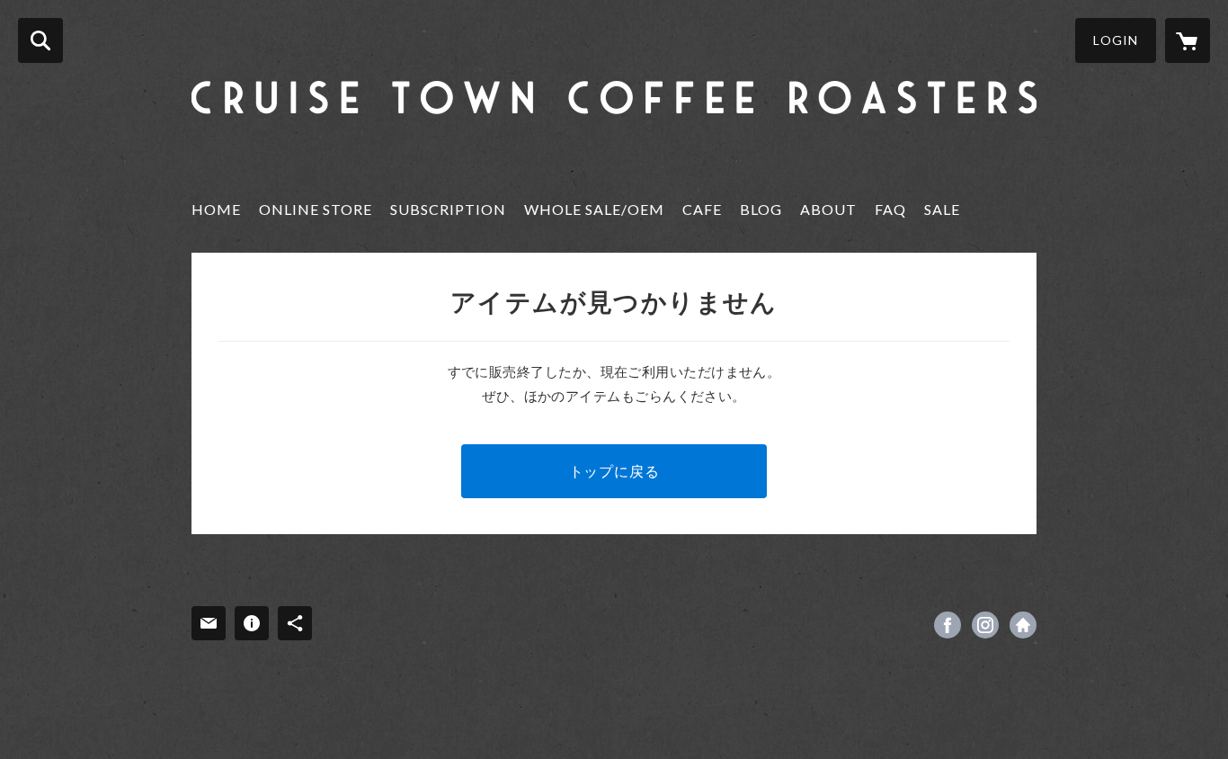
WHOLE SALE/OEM (594, 209)
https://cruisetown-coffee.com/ (1023, 625)
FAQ (890, 209)
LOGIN (1115, 40)
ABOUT (828, 209)
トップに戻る (614, 470)
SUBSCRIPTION (448, 209)
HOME (216, 209)
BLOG (761, 209)
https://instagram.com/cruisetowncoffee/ (985, 625)
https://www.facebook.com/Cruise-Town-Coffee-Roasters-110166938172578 (947, 625)
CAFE (702, 209)
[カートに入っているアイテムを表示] (1187, 40)
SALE (942, 209)
